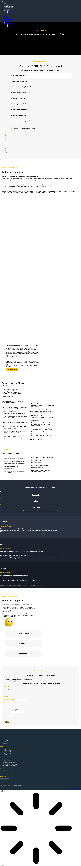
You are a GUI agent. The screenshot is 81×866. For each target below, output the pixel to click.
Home (6, 3)
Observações (7, 713)
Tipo (5, 706)
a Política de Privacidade (25, 718)
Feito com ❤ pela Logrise (76, 788)
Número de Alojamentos (9, 699)
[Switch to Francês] (9, 13)
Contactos (7, 9)
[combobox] (6, 791)
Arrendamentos (8, 7)
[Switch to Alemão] (9, 14)
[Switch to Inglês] (9, 11)
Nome (5, 686)
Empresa (6, 693)
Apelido (6, 689)
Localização (7, 702)
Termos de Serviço (33, 718)
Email (5, 696)
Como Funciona (8, 6)
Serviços (6, 5)
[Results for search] (36, 828)
